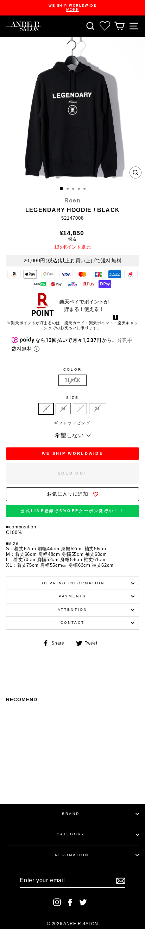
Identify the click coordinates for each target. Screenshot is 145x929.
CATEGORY (71, 834)
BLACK (72, 380)
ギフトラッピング (72, 423)
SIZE (72, 398)
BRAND (71, 814)
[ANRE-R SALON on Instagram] (57, 902)
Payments (73, 596)
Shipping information (72, 583)
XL (98, 408)
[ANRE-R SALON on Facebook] (70, 902)
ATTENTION (72, 609)
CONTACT (73, 622)
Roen (72, 200)
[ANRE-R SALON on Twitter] (83, 902)
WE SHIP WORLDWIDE (72, 453)
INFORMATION (70, 855)
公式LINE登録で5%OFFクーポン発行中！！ (72, 511)
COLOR (72, 369)
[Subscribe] (120, 881)
